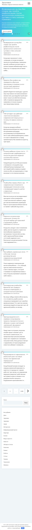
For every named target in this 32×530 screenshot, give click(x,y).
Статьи (5, 456)
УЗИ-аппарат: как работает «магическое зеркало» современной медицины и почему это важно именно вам (13, 118)
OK (23, 528)
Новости (6, 441)
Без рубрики (7, 412)
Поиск (5, 400)
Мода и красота (8, 438)
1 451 (21, 391)
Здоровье (6, 2)
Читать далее (7, 31)
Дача (5, 415)
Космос (6, 435)
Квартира (6, 433)
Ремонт (6, 450)
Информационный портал (10, 430)
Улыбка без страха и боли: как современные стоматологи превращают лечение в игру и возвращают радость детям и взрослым (14, 187)
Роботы (6, 453)
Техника (6, 459)
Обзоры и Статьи (8, 444)
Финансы (6, 465)
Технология (7, 462)
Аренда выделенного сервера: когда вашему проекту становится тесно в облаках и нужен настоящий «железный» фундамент (14, 321)
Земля (5, 424)
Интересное (7, 427)
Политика (6, 447)
